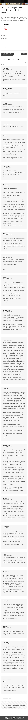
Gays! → (24, 53)
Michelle (5, 571)
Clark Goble (5, 68)
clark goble (5, 310)
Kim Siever (5, 166)
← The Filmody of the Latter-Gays (6, 54)
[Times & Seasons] (14, 4)
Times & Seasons (13, 717)
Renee (4, 135)
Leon (4, 600)
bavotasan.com (20, 718)
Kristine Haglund (5, 14)
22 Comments (18, 14)
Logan (4, 553)
